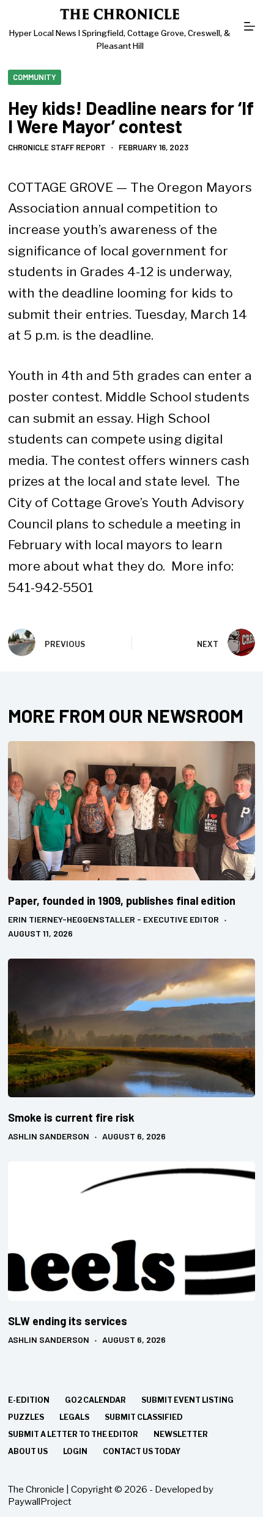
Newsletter (181, 1434)
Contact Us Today (141, 1451)
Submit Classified (144, 1417)
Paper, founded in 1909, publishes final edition (121, 900)
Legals (74, 1417)
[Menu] (249, 26)
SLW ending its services (67, 1321)
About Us (28, 1451)
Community (34, 77)
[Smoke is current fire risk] (131, 1028)
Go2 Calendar (95, 1400)
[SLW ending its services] (131, 1230)
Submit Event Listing (187, 1400)
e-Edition (29, 1400)
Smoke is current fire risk (71, 1117)
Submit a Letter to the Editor (73, 1434)
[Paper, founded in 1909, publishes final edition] (131, 810)
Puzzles (26, 1417)
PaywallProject (40, 1501)
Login (75, 1451)
